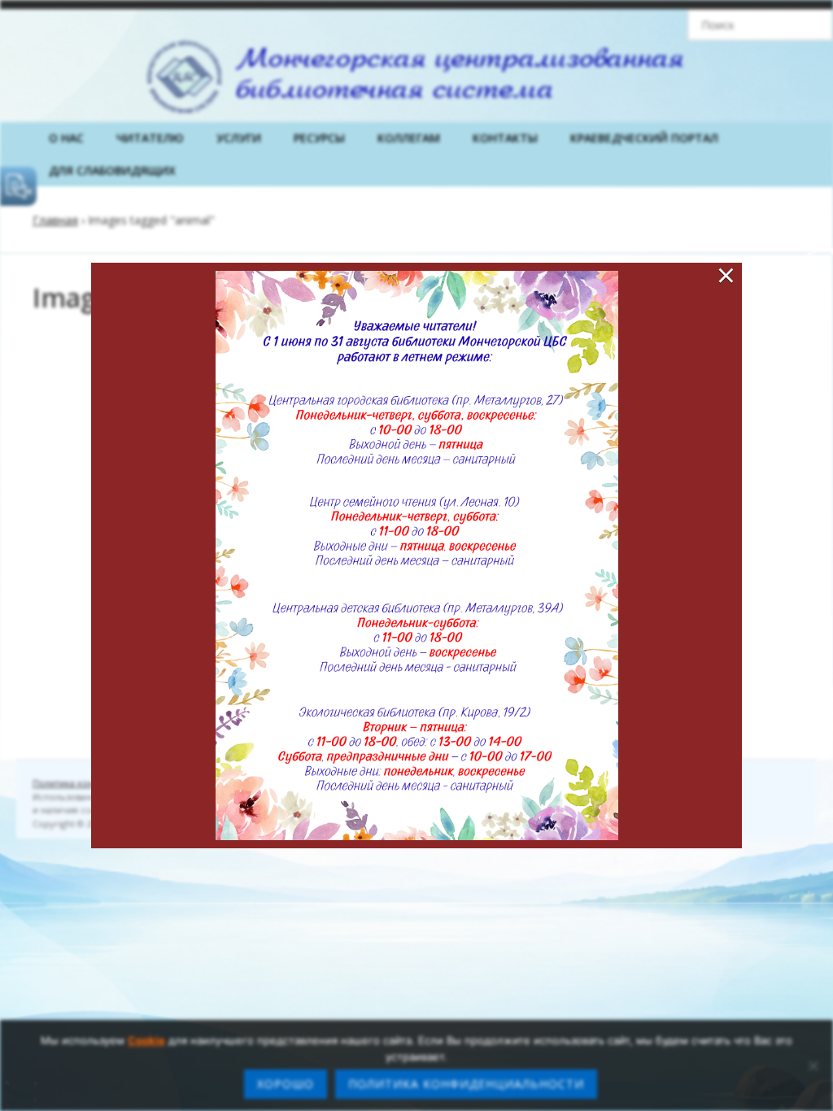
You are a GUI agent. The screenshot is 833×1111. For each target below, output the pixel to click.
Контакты (505, 138)
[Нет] (813, 1065)
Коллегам (408, 138)
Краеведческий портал (644, 138)
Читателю (150, 138)
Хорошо (285, 1083)
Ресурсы (319, 138)
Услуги (238, 138)
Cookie (146, 1040)
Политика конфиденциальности (466, 1083)
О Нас (66, 138)
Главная (55, 220)
